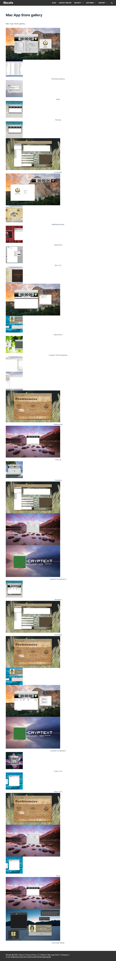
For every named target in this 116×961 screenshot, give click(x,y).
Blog (54, 3)
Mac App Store (53, 955)
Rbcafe (8, 2)
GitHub (43, 955)
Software (90, 3)
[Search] (112, 3)
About (21, 955)
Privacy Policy (30, 955)
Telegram (64, 955)
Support (102, 3)
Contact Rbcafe (65, 3)
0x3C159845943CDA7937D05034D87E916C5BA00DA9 (28, 957)
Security (77, 3)
